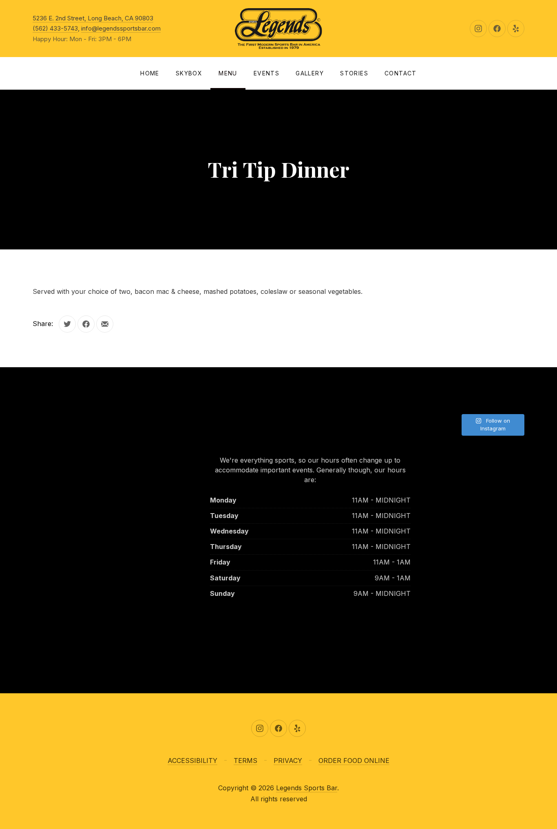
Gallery (310, 73)
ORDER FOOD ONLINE (353, 760)
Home (149, 73)
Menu (228, 73)
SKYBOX (189, 73)
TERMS (245, 760)
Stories (354, 73)
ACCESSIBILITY (192, 760)
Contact (401, 73)
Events (266, 73)
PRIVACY (288, 760)
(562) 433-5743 (55, 28)
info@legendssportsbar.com (121, 28)
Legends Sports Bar (306, 788)
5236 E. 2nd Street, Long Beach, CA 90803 (93, 18)
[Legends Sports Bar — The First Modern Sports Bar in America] (278, 28)
